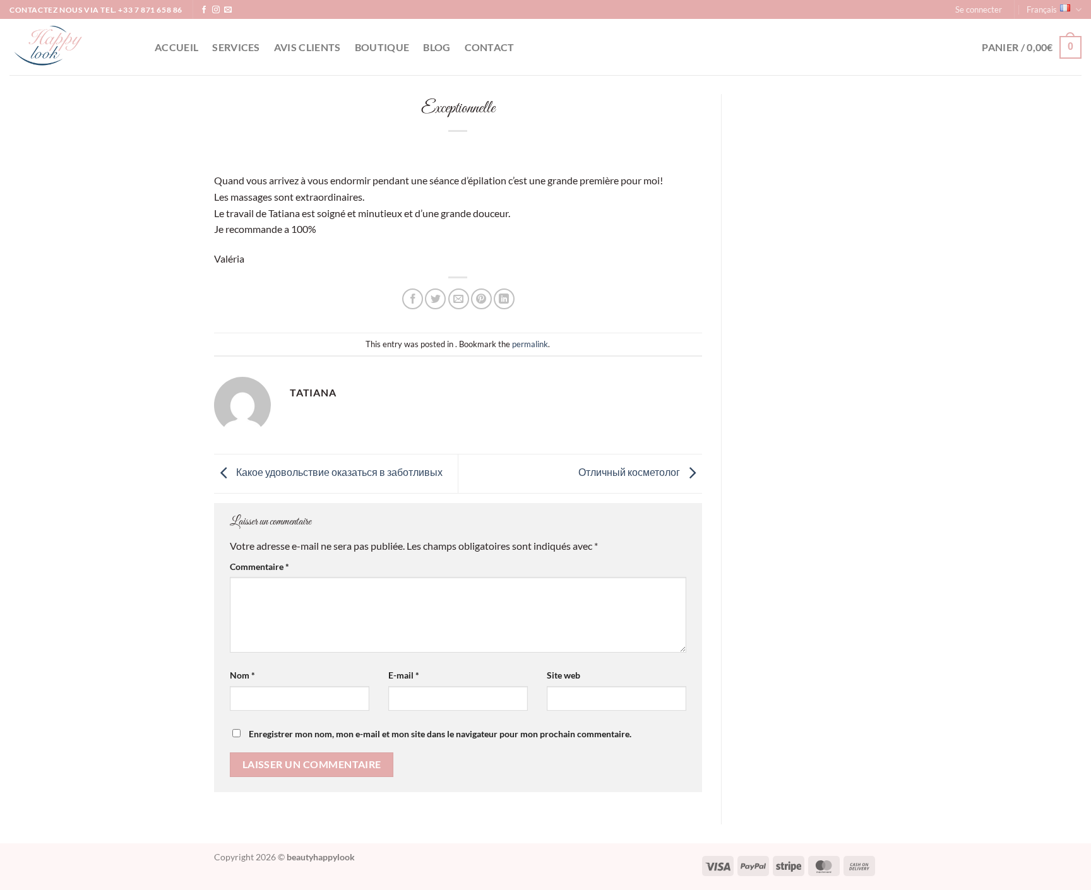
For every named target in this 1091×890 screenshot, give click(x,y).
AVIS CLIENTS (307, 47)
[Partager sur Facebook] (412, 298)
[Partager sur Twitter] (435, 298)
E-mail (403, 675)
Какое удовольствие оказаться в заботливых (338, 472)
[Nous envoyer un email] (228, 10)
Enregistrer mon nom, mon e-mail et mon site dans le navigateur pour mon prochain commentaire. (440, 733)
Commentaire (259, 566)
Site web (563, 675)
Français (1042, 9)
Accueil (176, 47)
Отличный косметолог (630, 472)
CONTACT (490, 47)
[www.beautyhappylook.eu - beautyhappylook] (72, 47)
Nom (242, 675)
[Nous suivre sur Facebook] (204, 10)
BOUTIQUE (382, 47)
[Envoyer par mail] (458, 298)
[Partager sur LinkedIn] (504, 298)
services (236, 47)
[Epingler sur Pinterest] (481, 298)
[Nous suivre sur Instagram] (216, 10)
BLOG (436, 47)
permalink (530, 344)
